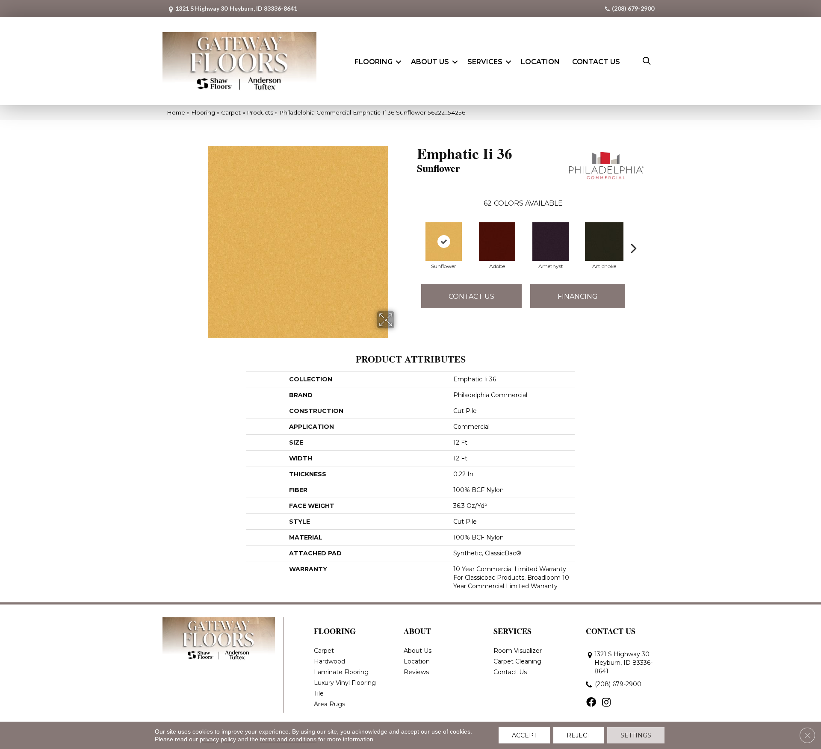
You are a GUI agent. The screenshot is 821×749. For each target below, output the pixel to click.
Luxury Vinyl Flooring (345, 683)
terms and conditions (288, 739)
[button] (399, 62)
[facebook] (591, 702)
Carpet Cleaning (517, 661)
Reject (579, 735)
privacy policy (218, 739)
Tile (319, 693)
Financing (578, 296)
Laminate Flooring (341, 672)
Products (260, 112)
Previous (412, 235)
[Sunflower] (443, 241)
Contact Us (596, 62)
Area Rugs (329, 704)
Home (176, 112)
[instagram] (606, 702)
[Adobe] (497, 241)
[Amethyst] (550, 241)
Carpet (231, 112)
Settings (635, 735)
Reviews (416, 672)
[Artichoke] (604, 241)
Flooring (373, 62)
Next (633, 235)
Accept (524, 735)
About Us (430, 62)
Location (540, 62)
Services (484, 62)
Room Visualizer (517, 651)
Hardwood (329, 661)
